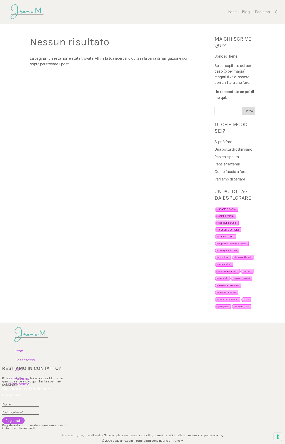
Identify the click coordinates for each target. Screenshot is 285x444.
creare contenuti (242, 278)
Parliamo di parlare (229, 179)
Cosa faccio (25, 360)
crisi (246, 299)
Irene (232, 12)
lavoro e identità (243, 257)
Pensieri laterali (227, 164)
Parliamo (262, 12)
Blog (246, 12)
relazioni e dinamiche (228, 285)
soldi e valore (226, 215)
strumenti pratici (227, 222)
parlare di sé (224, 264)
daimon (247, 271)
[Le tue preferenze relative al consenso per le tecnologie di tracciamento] (278, 437)
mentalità (222, 278)
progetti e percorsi (228, 229)
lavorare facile (242, 306)
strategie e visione (227, 250)
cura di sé (223, 257)
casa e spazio (226, 236)
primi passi (223, 306)
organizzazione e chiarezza (232, 243)
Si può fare (223, 141)
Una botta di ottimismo (233, 149)
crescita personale (227, 271)
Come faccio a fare (230, 171)
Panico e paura (226, 156)
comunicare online (227, 292)
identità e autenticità (228, 299)
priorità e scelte (227, 209)
